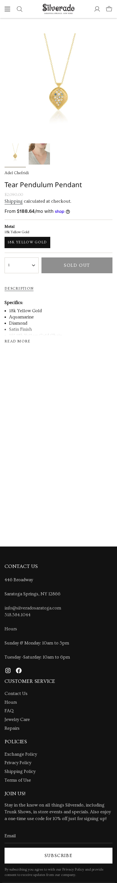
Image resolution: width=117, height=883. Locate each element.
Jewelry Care (17, 719)
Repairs (12, 728)
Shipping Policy (20, 771)
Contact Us (16, 693)
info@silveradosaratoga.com (33, 608)
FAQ (9, 710)
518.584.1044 (18, 614)
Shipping (14, 201)
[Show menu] (7, 9)
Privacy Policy (18, 762)
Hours (11, 628)
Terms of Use (18, 780)
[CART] (109, 9)
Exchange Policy (21, 754)
